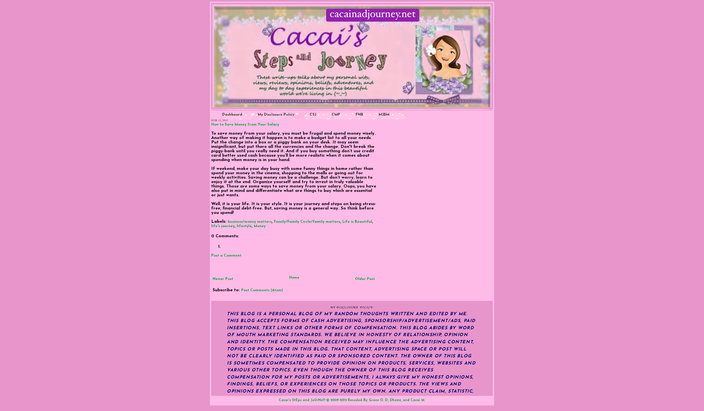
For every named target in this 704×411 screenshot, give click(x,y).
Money (260, 226)
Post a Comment (226, 255)
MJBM (384, 114)
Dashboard (232, 114)
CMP (336, 114)
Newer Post (223, 279)
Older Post (365, 279)
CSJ (313, 114)
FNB (359, 114)
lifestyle (244, 226)
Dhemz (395, 400)
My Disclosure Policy (276, 114)
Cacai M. (418, 400)
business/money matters (250, 222)
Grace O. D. (378, 400)
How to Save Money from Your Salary (245, 124)
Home (294, 277)
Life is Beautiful (357, 222)
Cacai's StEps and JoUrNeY (302, 400)
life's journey (223, 226)
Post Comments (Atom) (262, 290)
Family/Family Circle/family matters (307, 222)
